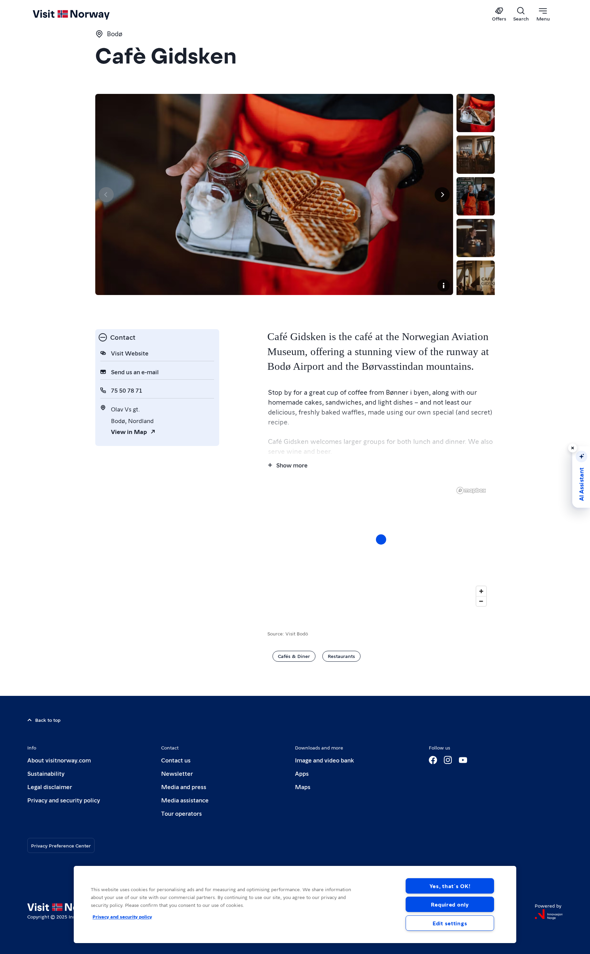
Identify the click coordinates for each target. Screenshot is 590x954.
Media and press (183, 786)
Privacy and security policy (63, 800)
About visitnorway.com (59, 760)
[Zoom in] (481, 591)
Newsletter (177, 773)
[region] (381, 546)
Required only (449, 904)
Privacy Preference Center (61, 845)
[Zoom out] (481, 601)
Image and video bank (324, 760)
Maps (302, 786)
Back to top (47, 720)
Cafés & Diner (294, 656)
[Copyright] (443, 285)
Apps (302, 773)
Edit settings (450, 923)
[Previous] (106, 194)
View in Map (129, 431)
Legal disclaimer (49, 786)
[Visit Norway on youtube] (463, 760)
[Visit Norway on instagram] (448, 760)
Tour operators (181, 813)
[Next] (442, 194)
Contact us (176, 760)
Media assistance (185, 800)
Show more (292, 465)
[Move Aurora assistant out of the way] (572, 448)
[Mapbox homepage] (471, 490)
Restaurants (341, 656)
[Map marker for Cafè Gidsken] (381, 539)
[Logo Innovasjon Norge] (549, 914)
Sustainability (46, 773)
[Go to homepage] (82, 14)
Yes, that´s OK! (450, 885)
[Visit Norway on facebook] (433, 760)
